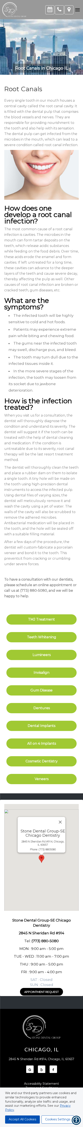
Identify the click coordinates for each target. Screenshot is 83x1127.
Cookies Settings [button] (57, 1119)
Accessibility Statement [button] (41, 1084)
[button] (77, 9)
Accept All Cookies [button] (22, 1119)
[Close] (60, 822)
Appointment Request (41, 991)
